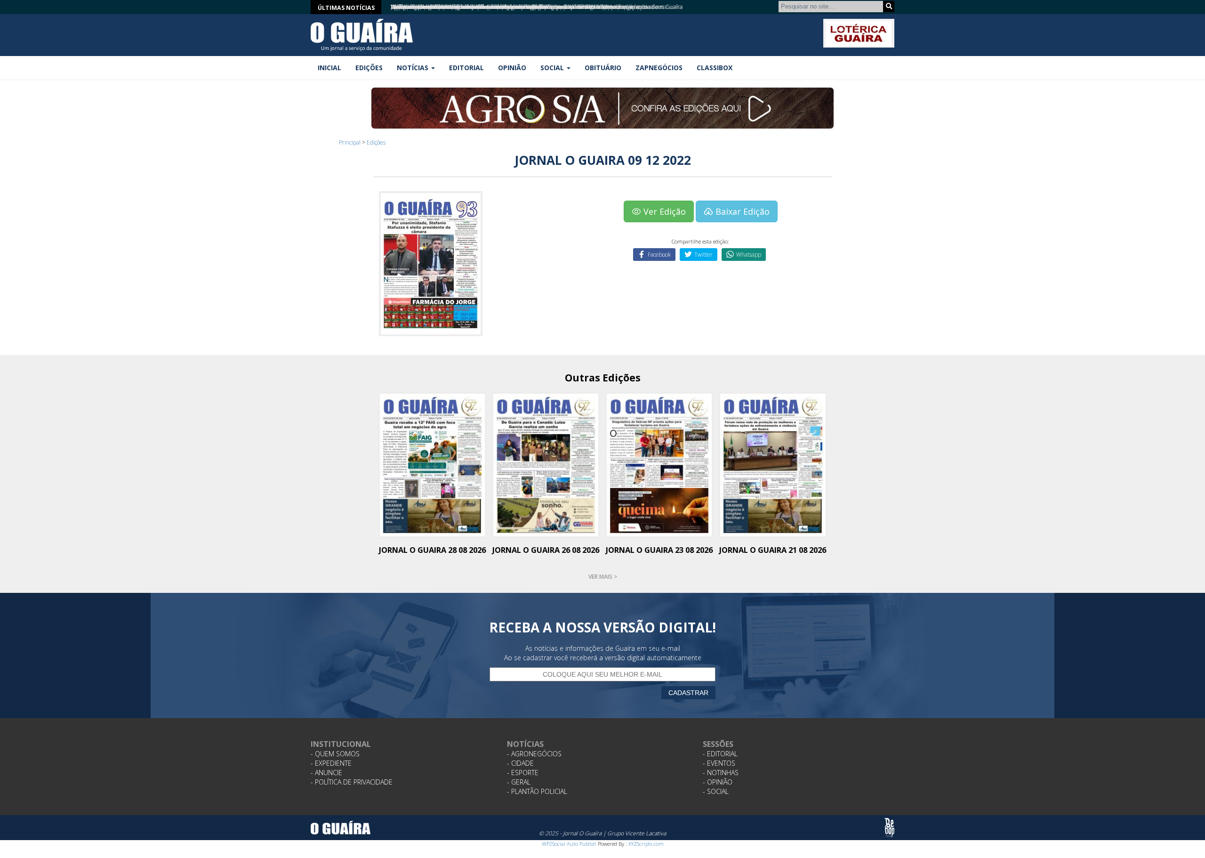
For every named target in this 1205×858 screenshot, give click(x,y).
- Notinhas (721, 772)
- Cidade (520, 763)
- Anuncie (326, 772)
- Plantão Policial (537, 791)
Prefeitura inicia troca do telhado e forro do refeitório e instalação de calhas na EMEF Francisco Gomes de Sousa (529, 7)
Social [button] (553, 67)
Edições (369, 67)
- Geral (518, 781)
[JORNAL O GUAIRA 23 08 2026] (659, 464)
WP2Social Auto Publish (569, 843)
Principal (350, 142)
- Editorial (720, 753)
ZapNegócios (659, 67)
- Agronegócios (534, 753)
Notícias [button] (413, 67)
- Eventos (719, 763)
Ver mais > (602, 577)
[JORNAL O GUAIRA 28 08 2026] (432, 464)
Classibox (714, 67)
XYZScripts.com (646, 843)
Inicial (329, 67)
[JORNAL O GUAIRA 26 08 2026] (545, 464)
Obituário (603, 67)
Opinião (512, 67)
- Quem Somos (335, 753)
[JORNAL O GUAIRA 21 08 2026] (772, 464)
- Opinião (717, 781)
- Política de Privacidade (352, 781)
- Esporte (522, 772)
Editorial (466, 67)
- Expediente (331, 763)
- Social (716, 791)
